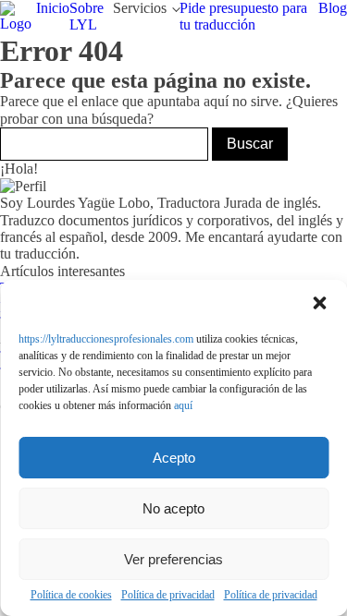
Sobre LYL (86, 16)
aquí (183, 405)
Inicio (52, 8)
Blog (332, 8)
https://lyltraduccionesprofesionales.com (106, 338)
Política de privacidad (168, 595)
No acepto (173, 508)
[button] (319, 303)
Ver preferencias (173, 559)
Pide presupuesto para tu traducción (243, 16)
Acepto (174, 457)
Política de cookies (71, 595)
